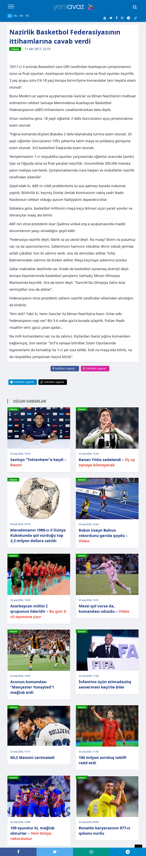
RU (15, 16)
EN (21, 16)
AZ (9, 16)
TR (27, 16)
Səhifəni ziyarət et (63, 371)
